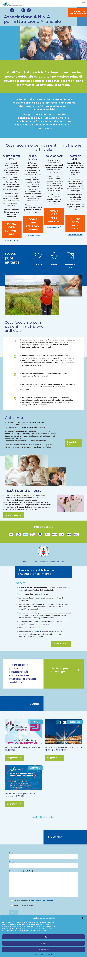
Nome (11, 853)
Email (11, 862)
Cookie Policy (38, 954)
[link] (38, 255)
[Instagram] (29, 10)
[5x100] (54, 255)
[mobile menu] (83, 3)
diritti (36, 632)
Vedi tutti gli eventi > (43, 817)
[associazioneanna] (13, 3)
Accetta (43, 937)
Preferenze (44, 949)
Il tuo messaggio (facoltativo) (21, 871)
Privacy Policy (49, 954)
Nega (43, 943)
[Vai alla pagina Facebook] (12, 10)
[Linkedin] (23, 10)
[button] (83, 918)
